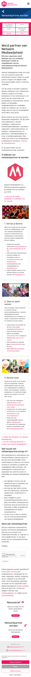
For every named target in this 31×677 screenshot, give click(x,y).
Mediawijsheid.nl (12, 268)
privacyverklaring (7, 595)
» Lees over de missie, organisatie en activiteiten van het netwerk (14, 199)
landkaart (25, 586)
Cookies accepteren (15, 662)
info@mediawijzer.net (9, 593)
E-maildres (5, 546)
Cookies (11, 674)
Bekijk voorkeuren (15, 671)
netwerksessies (16, 344)
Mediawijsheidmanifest (16, 429)
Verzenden (5, 561)
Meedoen (15, 636)
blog (10, 346)
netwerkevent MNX (13, 336)
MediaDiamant (11, 261)
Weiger (16, 666)
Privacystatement (17, 674)
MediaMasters (11, 411)
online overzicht (11, 572)
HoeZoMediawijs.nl (13, 416)
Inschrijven (15, 615)
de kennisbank (20, 246)
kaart (10, 327)
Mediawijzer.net (20, 274)
